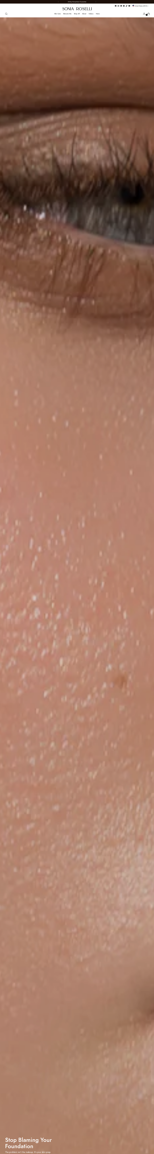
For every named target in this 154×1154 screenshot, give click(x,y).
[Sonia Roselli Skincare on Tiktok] (126, 6)
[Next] (95, 2)
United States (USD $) (141, 6)
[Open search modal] (6, 14)
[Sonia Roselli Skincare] (77, 8)
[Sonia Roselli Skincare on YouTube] (129, 6)
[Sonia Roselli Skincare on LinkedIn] (121, 6)
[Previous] (58, 2)
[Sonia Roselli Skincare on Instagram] (118, 6)
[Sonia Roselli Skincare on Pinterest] (124, 6)
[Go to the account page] (143, 14)
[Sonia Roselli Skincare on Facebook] (116, 6)
